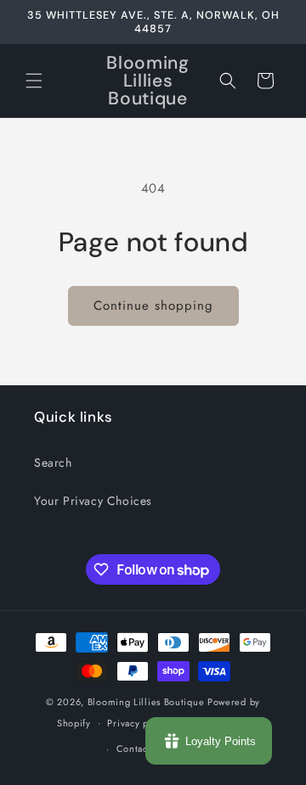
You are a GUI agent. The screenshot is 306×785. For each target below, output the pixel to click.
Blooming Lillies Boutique (147, 702)
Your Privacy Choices (93, 500)
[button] (34, 80)
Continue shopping (153, 305)
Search (53, 462)
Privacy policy (138, 723)
